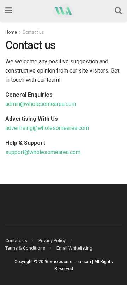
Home (11, 32)
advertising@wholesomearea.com (47, 128)
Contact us (33, 32)
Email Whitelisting (74, 248)
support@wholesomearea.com (42, 152)
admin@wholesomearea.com (40, 104)
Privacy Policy (52, 240)
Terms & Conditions (25, 248)
